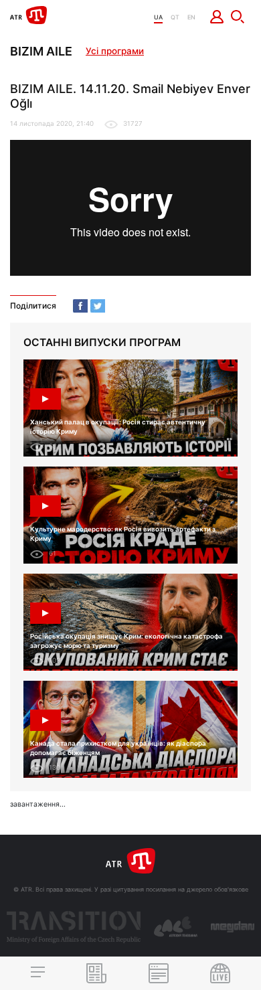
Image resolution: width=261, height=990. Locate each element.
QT (175, 17)
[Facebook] (80, 306)
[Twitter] (97, 306)
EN (191, 17)
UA (158, 17)
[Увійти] (217, 16)
